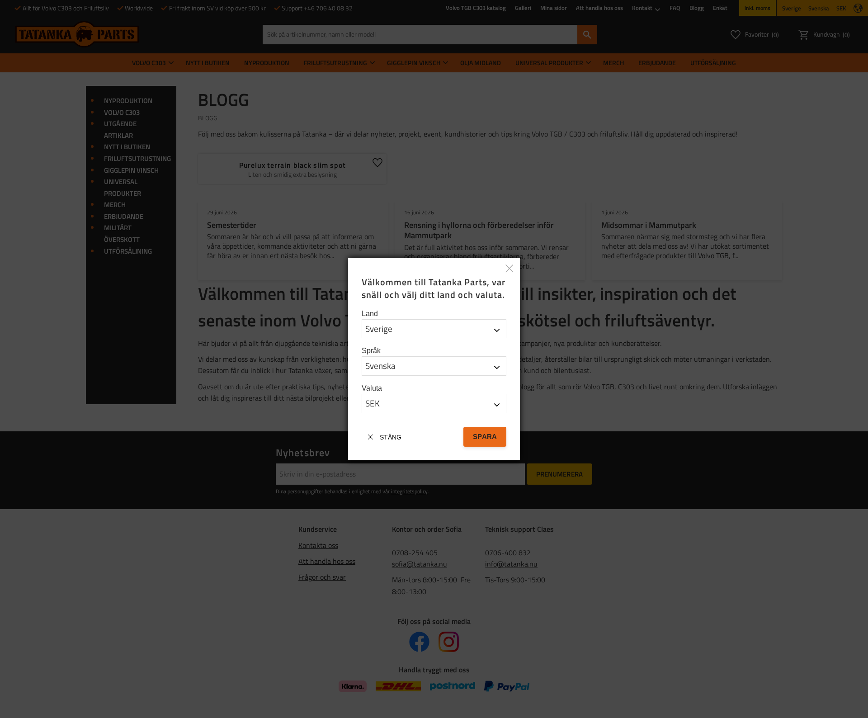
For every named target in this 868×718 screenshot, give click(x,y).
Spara (485, 436)
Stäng (390, 437)
